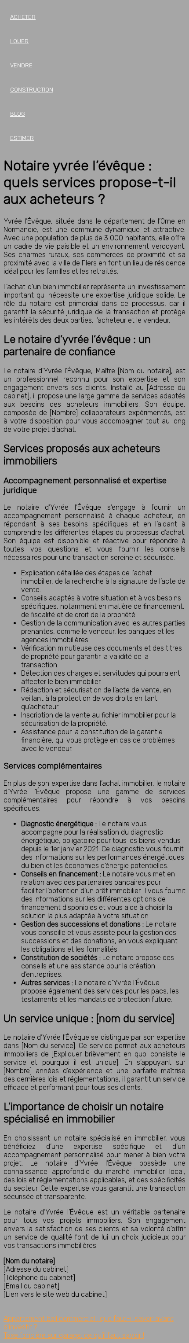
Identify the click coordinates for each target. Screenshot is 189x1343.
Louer (19, 41)
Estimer (22, 138)
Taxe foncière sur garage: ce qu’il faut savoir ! (74, 1335)
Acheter (23, 17)
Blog (17, 113)
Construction (31, 89)
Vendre (21, 65)
